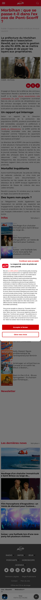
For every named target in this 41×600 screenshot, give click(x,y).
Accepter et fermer (20, 327)
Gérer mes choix (20, 334)
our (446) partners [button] (13, 271)
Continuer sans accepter (29, 261)
